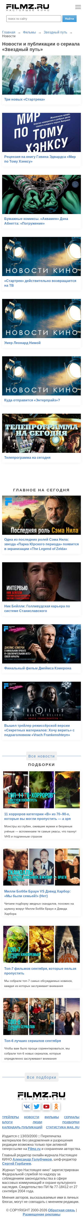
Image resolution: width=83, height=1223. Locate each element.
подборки (70, 1122)
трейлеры (10, 1117)
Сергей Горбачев (16, 1163)
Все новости (41, 756)
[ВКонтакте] (27, 1106)
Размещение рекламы (41, 1214)
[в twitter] (36, 1106)
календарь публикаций (22, 1127)
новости (31, 1117)
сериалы (71, 1117)
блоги (7, 1122)
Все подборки (41, 1077)
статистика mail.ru (62, 1127)
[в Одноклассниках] (56, 1106)
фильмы (51, 1117)
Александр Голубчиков (32, 1159)
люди (37, 1122)
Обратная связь (61, 1210)
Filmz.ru (34, 1149)
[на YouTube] (46, 1106)
